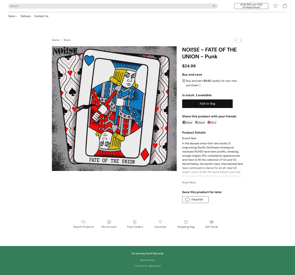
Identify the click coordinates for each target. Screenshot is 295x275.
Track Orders (135, 227)
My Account (109, 227)
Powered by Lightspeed (148, 265)
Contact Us (41, 16)
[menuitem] (235, 40)
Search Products (83, 227)
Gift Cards (211, 227)
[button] (251, 6)
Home (55, 40)
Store (12, 16)
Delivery (26, 16)
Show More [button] (189, 182)
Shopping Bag (186, 227)
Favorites (160, 227)
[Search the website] (214, 5)
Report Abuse (147, 260)
